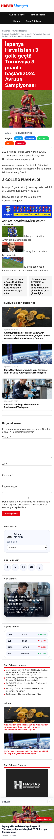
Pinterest (20, 143)
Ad (4, 464)
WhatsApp (43, 138)
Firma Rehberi (38, 14)
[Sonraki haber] (45, 587)
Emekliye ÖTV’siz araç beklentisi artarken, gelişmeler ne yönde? (24, 689)
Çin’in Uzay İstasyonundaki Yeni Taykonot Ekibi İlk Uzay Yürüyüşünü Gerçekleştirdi (27, 679)
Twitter (19, 138)
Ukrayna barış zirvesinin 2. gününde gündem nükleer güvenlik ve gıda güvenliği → (40, 286)
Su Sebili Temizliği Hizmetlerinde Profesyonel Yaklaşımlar (26, 684)
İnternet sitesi (9, 486)
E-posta (7, 475)
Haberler (6, 31)
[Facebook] (7, 567)
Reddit (9, 143)
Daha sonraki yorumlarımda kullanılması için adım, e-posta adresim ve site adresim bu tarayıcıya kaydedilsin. (26, 504)
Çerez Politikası (33, 21)
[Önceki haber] (39, 587)
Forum (16, 21)
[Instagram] (23, 567)
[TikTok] (39, 567)
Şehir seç (12, 542)
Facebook (30, 138)
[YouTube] (31, 567)
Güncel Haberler (17, 14)
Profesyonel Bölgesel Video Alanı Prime (23, 694)
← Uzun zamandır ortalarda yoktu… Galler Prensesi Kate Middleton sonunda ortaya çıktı (14, 286)
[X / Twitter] (15, 567)
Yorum (6, 437)
